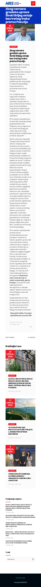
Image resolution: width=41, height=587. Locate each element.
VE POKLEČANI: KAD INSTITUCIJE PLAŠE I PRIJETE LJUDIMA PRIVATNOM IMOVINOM (20, 430)
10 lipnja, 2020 (9, 28)
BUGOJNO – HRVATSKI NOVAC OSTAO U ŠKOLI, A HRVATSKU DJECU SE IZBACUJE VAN (20, 533)
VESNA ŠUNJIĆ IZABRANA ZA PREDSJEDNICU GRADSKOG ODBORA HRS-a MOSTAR (19, 477)
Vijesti (13, 47)
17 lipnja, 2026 (10, 402)
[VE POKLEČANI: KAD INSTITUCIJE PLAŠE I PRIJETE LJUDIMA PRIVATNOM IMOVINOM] (20, 409)
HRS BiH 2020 (20, 578)
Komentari (15, 324)
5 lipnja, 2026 (9, 538)
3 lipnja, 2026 (9, 545)
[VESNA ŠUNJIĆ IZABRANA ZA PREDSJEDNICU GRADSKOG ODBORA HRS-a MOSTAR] (20, 455)
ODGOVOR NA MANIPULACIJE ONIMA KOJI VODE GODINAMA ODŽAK (19, 542)
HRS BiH (19, 322)
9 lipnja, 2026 (10, 449)
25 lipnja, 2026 (10, 354)
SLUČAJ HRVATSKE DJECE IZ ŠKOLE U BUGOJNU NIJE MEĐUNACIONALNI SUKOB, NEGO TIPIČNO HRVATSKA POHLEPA (20, 383)
